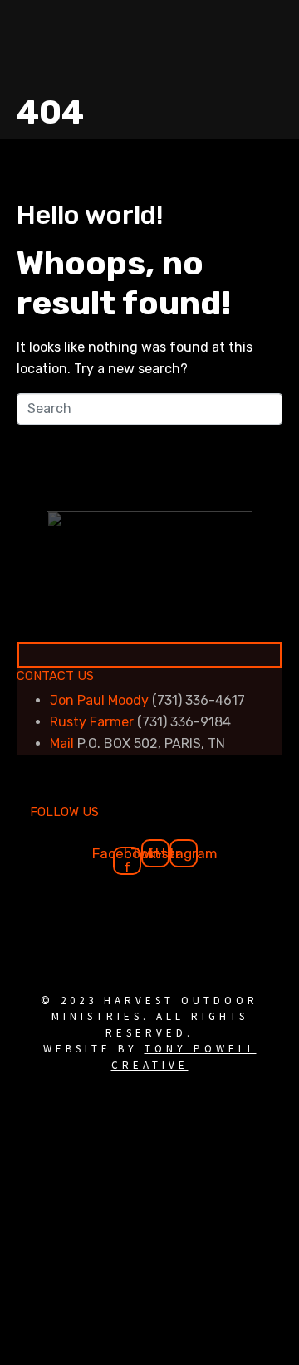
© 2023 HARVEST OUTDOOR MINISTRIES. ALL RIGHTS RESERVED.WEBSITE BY (149, 1032)
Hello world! (90, 215)
